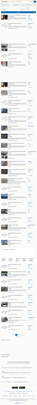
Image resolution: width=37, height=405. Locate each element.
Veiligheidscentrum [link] (19, 1)
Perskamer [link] (15, 395)
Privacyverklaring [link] (12, 393)
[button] (31, 2)
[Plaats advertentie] (35, 2)
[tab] (22, 10)
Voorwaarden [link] (14, 1)
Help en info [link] (10, 1)
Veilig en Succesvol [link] (18, 391)
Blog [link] (5, 391)
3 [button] (20, 334)
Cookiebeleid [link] (18, 393)
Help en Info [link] (25, 391)
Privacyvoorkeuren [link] (25, 393)
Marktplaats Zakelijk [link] (10, 391)
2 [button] (18, 334)
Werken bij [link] (10, 395)
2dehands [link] (24, 395)
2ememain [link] (29, 395)
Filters (19, 12)
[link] (4, 2)
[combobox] (6, 5)
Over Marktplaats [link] (5, 395)
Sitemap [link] (33, 395)
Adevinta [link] (20, 395)
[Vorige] (14, 335)
